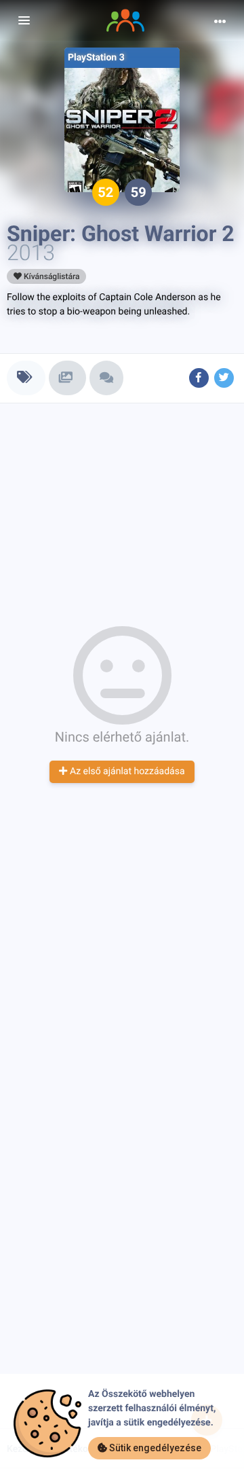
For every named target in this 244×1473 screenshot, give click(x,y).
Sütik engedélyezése (154, 1447)
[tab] (26, 378)
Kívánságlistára (50, 276)
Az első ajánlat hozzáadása (125, 771)
